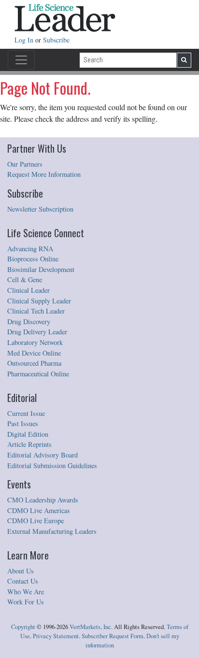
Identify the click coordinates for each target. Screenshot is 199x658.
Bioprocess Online (32, 258)
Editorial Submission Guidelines (52, 465)
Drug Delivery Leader (37, 331)
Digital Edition (27, 434)
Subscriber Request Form (112, 636)
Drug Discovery (28, 321)
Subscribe (56, 39)
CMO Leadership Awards (42, 499)
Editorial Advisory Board (42, 454)
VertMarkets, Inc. (91, 627)
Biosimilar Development (40, 269)
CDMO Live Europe (35, 520)
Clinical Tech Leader (36, 310)
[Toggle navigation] (21, 60)
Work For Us (25, 601)
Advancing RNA (30, 248)
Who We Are (25, 591)
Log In (24, 39)
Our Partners (25, 164)
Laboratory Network (35, 342)
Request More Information (44, 174)
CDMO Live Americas (38, 510)
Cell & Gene (24, 279)
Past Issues (22, 423)
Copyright (23, 627)
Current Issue (26, 413)
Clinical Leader (28, 290)
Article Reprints (29, 444)
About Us (20, 570)
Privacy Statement (56, 636)
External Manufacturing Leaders (52, 531)
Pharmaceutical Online (38, 373)
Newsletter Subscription (40, 209)
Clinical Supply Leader (39, 300)
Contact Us (22, 581)
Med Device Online (34, 353)
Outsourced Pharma (34, 363)
